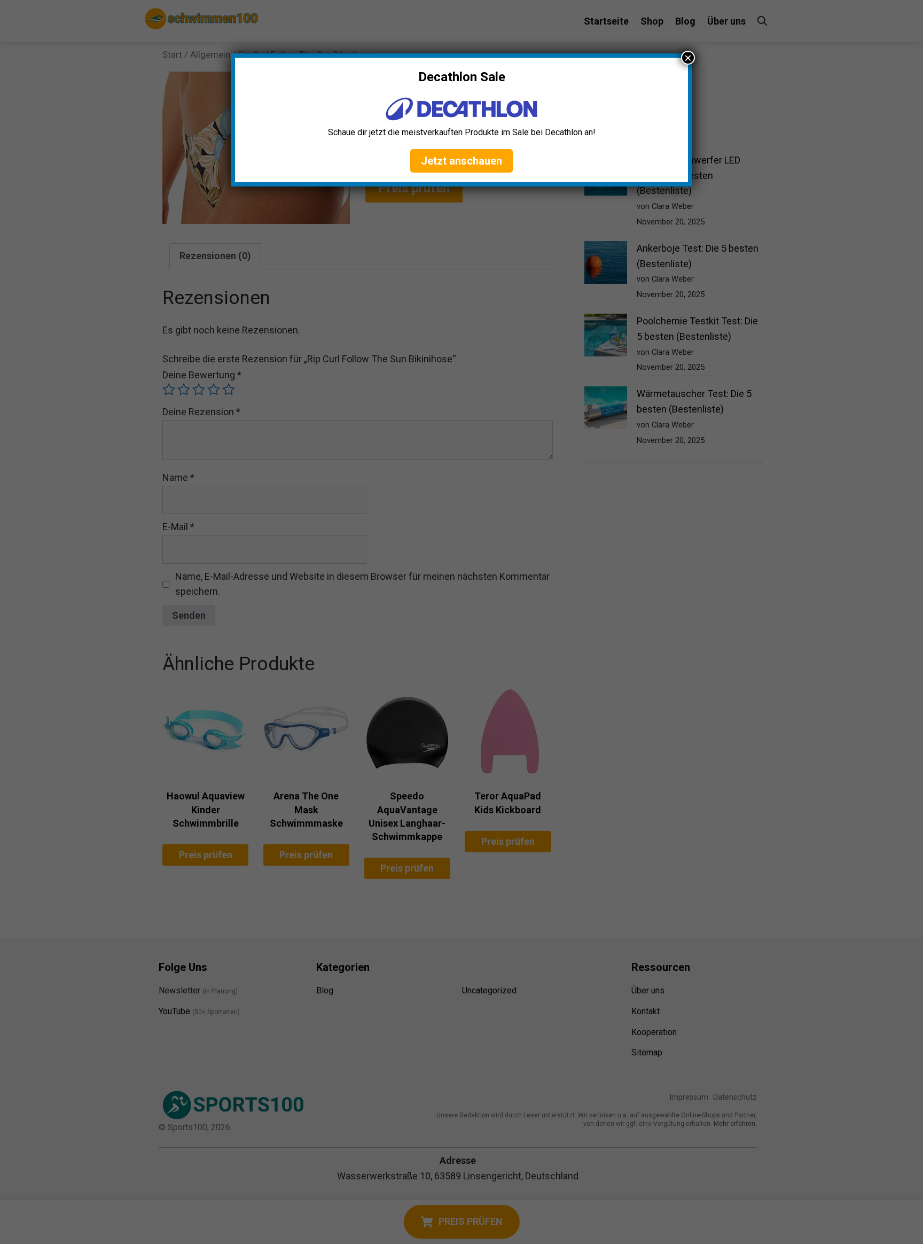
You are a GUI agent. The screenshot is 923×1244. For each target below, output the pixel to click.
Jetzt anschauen (461, 160)
